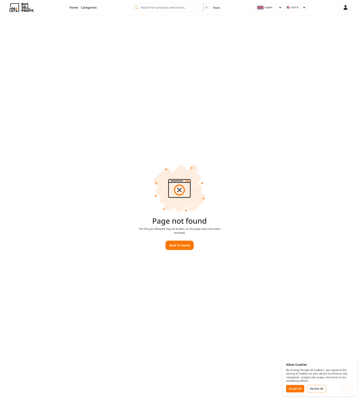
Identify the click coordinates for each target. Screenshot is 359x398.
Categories (89, 7)
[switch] (208, 7)
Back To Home (179, 245)
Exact (216, 7)
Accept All (295, 388)
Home (73, 7)
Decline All (316, 388)
